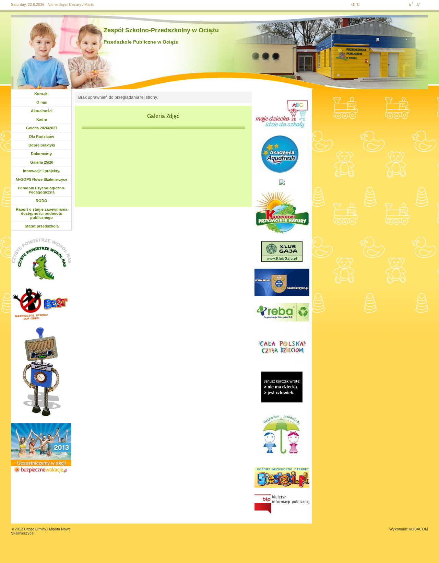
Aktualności (43, 111)
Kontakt (41, 94)
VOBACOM (418, 529)
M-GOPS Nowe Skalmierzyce (41, 179)
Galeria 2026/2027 (41, 128)
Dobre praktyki (41, 145)
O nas (41, 102)
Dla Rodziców (41, 136)
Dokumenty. (43, 154)
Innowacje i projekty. (41, 171)
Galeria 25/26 (42, 162)
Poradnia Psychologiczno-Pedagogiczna (42, 190)
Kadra (41, 119)
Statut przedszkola (42, 226)
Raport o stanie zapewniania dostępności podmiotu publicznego (41, 213)
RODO (41, 201)
